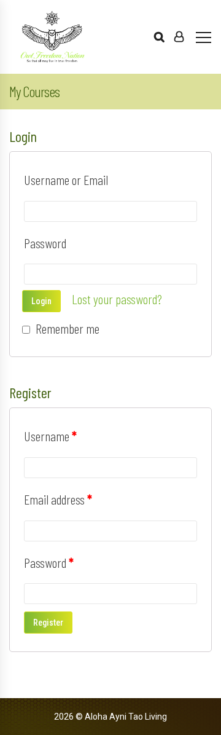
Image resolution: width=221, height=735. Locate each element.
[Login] (178, 37)
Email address (58, 499)
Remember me (66, 328)
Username (50, 436)
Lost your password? (117, 299)
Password (45, 243)
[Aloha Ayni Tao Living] (52, 37)
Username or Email (66, 179)
